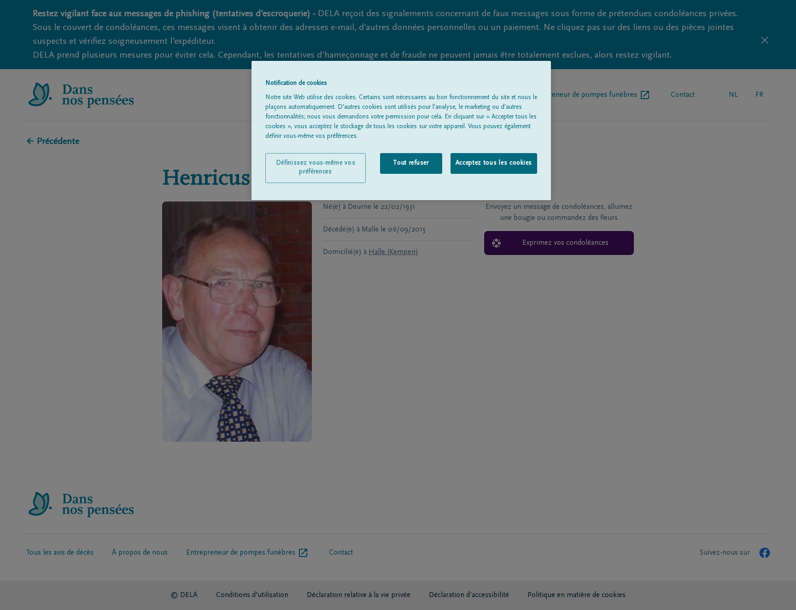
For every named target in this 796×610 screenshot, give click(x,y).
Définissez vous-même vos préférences (316, 168)
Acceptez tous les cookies (494, 163)
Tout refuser (410, 163)
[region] (401, 130)
